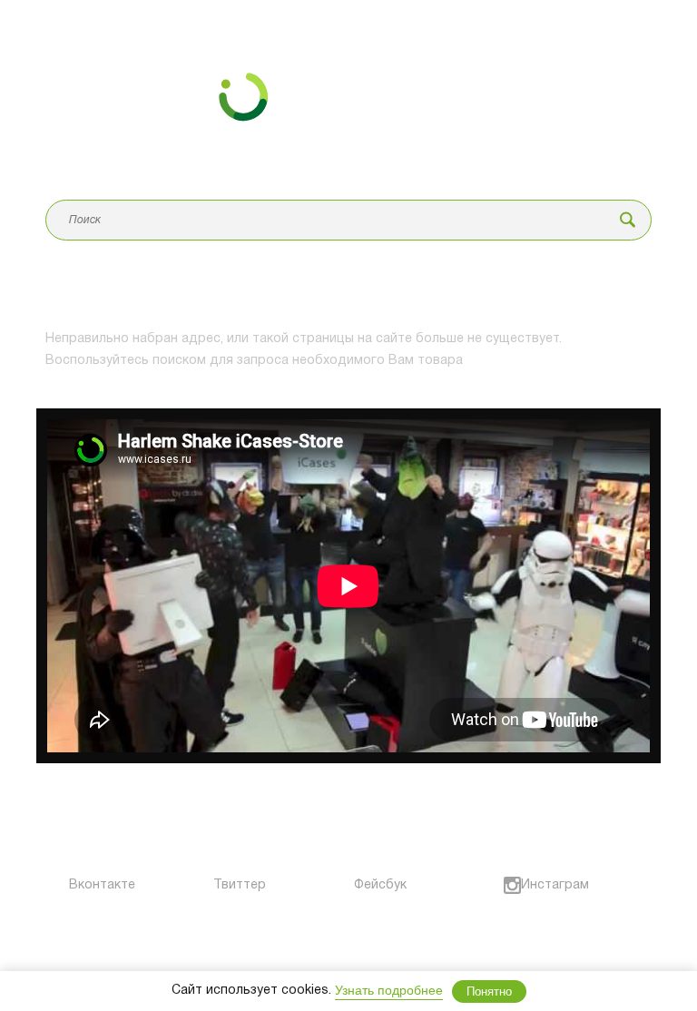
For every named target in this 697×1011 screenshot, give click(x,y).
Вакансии (382, 811)
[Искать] (627, 220)
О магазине (77, 844)
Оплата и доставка (254, 811)
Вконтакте (75, 885)
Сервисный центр (93, 811)
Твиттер (222, 885)
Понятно (489, 991)
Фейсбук (367, 885)
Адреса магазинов (251, 844)
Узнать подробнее (389, 990)
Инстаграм (530, 885)
